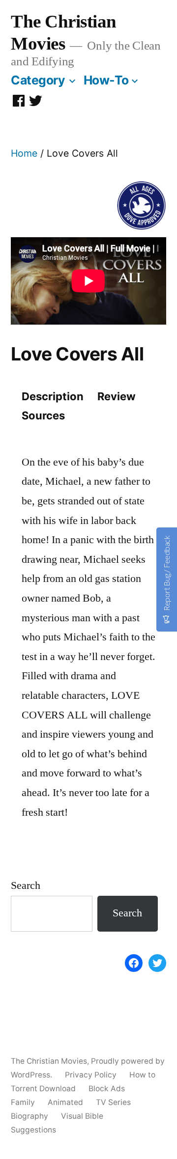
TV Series (113, 1102)
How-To (106, 80)
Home (24, 153)
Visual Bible (82, 1116)
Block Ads (106, 1088)
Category (38, 80)
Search (25, 885)
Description (53, 396)
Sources (43, 415)
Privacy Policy (91, 1074)
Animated (65, 1102)
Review (116, 396)
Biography (29, 1116)
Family (23, 1102)
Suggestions (33, 1129)
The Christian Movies (49, 1061)
